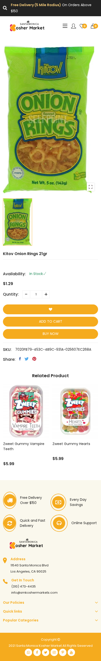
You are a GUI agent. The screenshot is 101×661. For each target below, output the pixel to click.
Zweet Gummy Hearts (22, 443)
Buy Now (51, 333)
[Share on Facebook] (20, 359)
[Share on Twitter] (27, 359)
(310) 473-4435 (23, 586)
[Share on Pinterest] (34, 359)
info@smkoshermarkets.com (34, 592)
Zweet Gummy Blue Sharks (69, 446)
